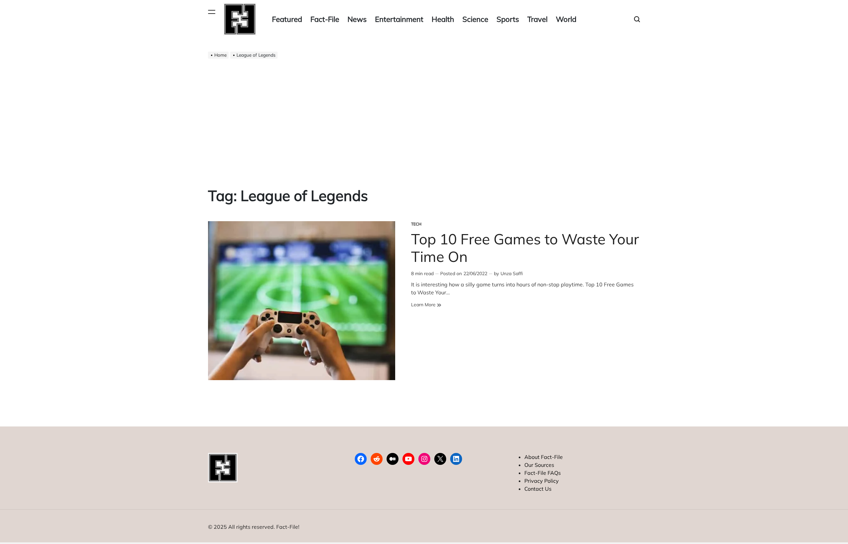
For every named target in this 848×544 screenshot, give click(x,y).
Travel (537, 19)
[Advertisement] (424, 118)
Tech (416, 224)
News (357, 19)
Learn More (426, 304)
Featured (287, 19)
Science (475, 19)
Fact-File (324, 19)
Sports (508, 19)
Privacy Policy (541, 480)
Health (443, 19)
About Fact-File (543, 457)
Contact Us (538, 488)
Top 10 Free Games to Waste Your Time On (525, 248)
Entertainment (399, 19)
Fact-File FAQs (542, 473)
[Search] (637, 19)
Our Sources (539, 465)
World (566, 19)
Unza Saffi (512, 273)
